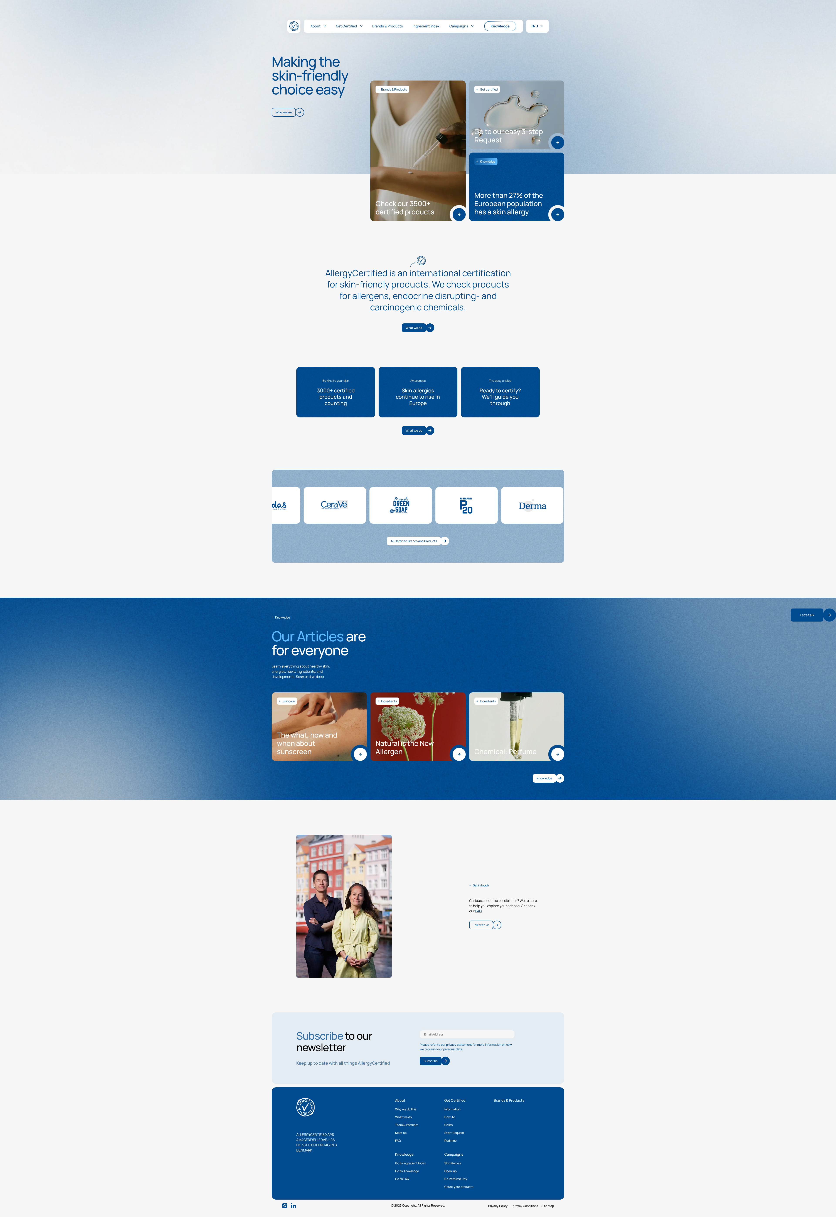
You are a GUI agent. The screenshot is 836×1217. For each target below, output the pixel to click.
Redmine (450, 1140)
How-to (449, 1117)
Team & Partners (406, 1125)
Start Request (454, 1133)
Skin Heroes (452, 1163)
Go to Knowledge (407, 1171)
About (400, 1100)
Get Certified (454, 1100)
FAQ (478, 911)
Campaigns (453, 1154)
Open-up (450, 1171)
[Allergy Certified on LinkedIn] (293, 1205)
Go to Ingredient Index (410, 1163)
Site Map (547, 1206)
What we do (403, 1117)
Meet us (400, 1133)
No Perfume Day (455, 1179)
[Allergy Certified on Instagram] (284, 1205)
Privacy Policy (498, 1206)
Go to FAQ (402, 1179)
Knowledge (404, 1154)
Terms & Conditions (524, 1206)
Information (452, 1109)
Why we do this (405, 1109)
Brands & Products (509, 1100)
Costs (448, 1125)
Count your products (458, 1187)
